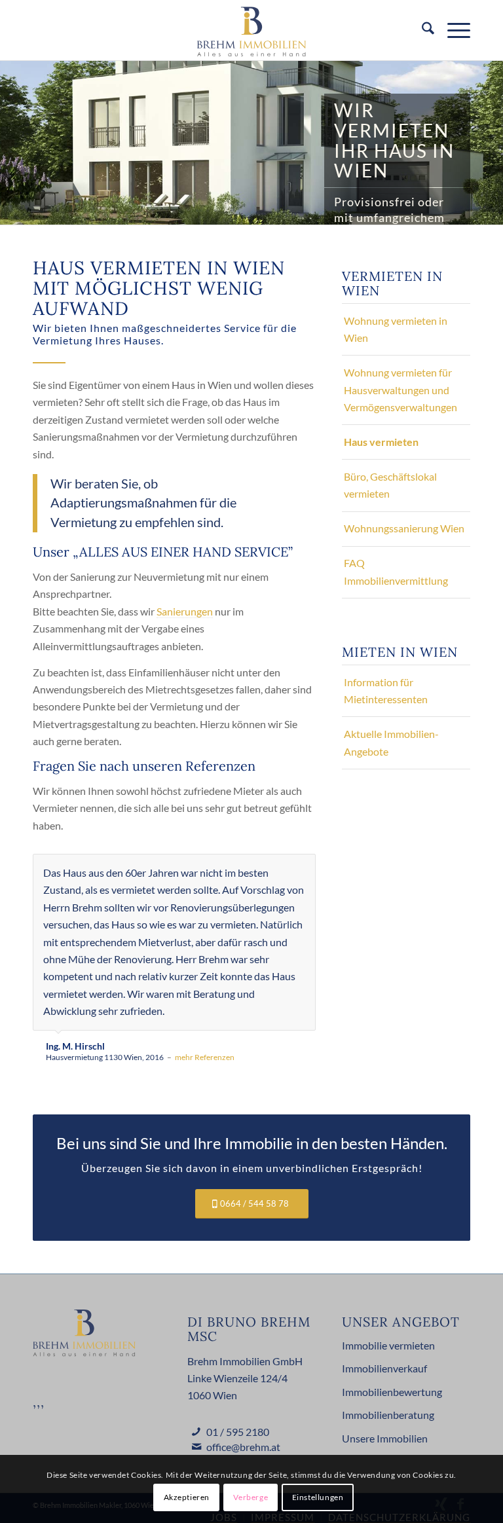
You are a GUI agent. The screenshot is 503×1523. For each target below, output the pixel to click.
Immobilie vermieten (388, 1345)
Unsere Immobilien (385, 1438)
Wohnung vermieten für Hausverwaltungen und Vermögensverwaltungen (400, 389)
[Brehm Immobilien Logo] (252, 30)
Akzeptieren (187, 1497)
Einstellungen (318, 1497)
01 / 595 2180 (237, 1431)
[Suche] (421, 30)
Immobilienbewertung (392, 1391)
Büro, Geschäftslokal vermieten (390, 485)
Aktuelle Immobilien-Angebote (391, 742)
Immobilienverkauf (384, 1368)
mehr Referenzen (204, 1057)
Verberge (250, 1497)
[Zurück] (273, 867)
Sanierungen (185, 611)
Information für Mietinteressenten (386, 690)
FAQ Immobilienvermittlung (396, 571)
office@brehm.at (243, 1446)
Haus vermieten (381, 441)
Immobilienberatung (388, 1414)
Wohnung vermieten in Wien (395, 329)
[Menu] (452, 30)
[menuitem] (421, 30)
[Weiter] (302, 867)
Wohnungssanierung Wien (404, 528)
